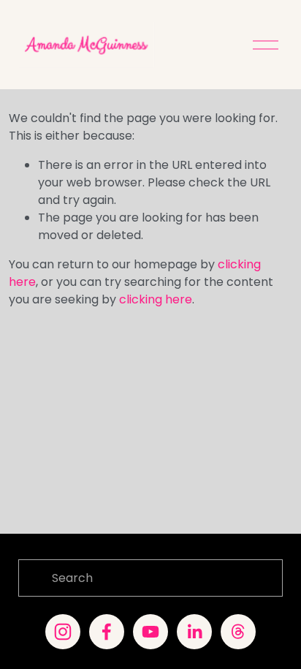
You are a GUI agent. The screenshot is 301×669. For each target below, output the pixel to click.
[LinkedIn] (194, 631)
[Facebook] (106, 631)
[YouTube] (150, 631)
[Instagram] (62, 631)
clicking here (155, 299)
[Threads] (238, 631)
